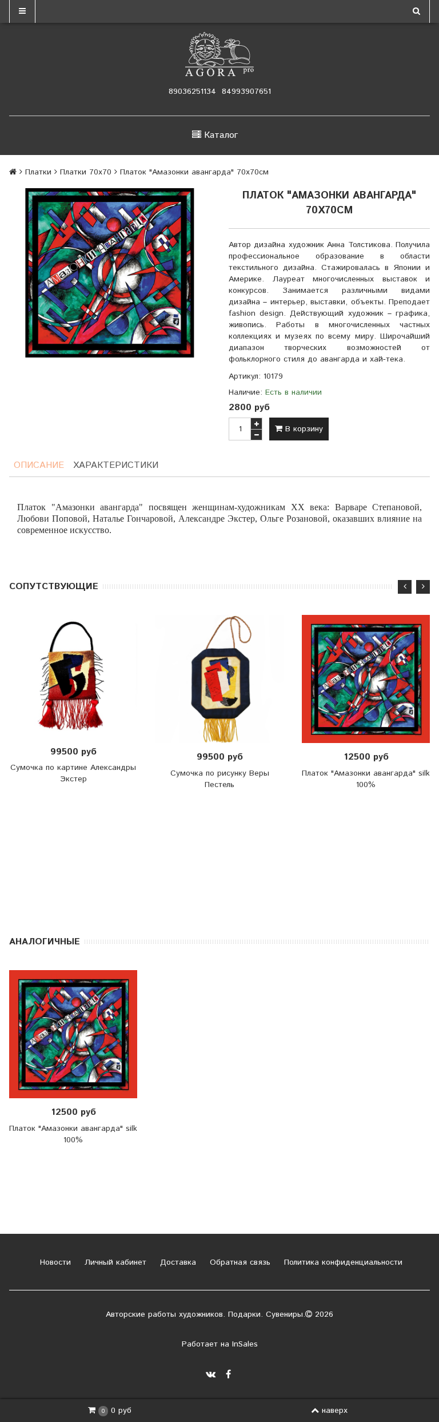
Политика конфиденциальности (341, 1262)
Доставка (176, 1262)
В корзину (302, 429)
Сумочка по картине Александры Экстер (73, 773)
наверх (335, 1410)
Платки (38, 172)
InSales (245, 1344)
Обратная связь (238, 1262)
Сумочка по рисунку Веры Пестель (219, 779)
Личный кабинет (114, 1262)
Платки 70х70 (85, 172)
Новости (54, 1262)
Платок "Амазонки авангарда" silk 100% (366, 779)
